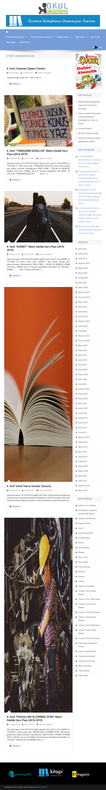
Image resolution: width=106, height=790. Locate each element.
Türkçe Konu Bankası (86, 656)
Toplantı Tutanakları (86, 586)
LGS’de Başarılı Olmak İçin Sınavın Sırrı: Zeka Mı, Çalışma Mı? (88, 174)
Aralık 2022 (83, 316)
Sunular (81, 577)
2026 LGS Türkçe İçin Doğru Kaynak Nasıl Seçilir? (89, 140)
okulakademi (28, 73)
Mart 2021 (82, 355)
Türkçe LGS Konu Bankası (41, 37)
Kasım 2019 (83, 423)
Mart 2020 (82, 403)
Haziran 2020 (83, 389)
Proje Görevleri (84, 567)
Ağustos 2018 (84, 486)
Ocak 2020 (82, 413)
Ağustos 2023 (84, 292)
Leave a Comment (44, 73)
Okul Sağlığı (11, 42)
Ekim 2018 (82, 476)
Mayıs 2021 (83, 345)
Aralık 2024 (83, 278)
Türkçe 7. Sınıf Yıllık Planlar (89, 625)
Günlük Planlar (63, 37)
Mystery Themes (41, 787)
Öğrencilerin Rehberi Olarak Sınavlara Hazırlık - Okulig (89, 218)
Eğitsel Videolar (84, 523)
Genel (80, 528)
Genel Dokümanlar (85, 533)
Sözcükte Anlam (85, 128)
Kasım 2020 (83, 374)
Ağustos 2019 (84, 437)
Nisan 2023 (82, 302)
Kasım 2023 (83, 287)
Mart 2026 (82, 249)
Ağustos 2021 (84, 336)
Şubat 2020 (83, 408)
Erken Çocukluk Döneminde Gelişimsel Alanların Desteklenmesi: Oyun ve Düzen (89, 118)
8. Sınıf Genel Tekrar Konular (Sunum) (29, 486)
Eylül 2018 (82, 481)
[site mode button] (94, 47)
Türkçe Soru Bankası (86, 661)
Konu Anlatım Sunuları (15, 37)
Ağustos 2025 (84, 263)
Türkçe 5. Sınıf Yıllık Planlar (89, 599)
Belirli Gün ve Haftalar (87, 505)
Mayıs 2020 (83, 394)
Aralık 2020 (83, 370)
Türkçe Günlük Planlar (87, 651)
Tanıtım (81, 581)
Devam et (16, 84)
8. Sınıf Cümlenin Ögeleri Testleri (26, 68)
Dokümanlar (25, 42)
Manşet (81, 552)
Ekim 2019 (82, 428)
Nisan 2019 (82, 447)
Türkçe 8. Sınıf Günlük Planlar (87, 631)
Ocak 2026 (82, 258)
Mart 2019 (82, 452)
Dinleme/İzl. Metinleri (87, 518)
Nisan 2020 (82, 399)
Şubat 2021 (83, 360)
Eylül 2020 (82, 384)
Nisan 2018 (82, 490)
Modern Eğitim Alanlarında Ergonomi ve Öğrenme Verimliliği (89, 105)
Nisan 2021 (82, 350)
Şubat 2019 (83, 457)
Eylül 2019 (82, 432)
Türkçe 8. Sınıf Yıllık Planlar (89, 638)
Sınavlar (81, 572)
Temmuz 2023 (84, 297)
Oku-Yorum (95, 37)
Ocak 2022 (82, 331)
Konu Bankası (83, 548)
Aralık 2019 (83, 418)
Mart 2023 (82, 307)
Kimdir (81, 543)
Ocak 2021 (82, 365)
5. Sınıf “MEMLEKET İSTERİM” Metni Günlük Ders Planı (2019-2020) (89, 160)
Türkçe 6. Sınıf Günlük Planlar (87, 606)
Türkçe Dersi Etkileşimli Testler (87, 645)
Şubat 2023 (83, 312)
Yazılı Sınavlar (84, 671)
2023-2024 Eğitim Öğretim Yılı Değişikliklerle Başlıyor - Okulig (89, 200)
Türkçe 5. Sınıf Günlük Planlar (87, 592)
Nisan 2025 (82, 273)
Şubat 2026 (83, 254)
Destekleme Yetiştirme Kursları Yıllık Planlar (87, 512)
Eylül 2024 (82, 283)
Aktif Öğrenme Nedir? (87, 226)
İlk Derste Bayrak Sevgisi (88, 133)
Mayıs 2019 (83, 442)
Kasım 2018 (83, 471)
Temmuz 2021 (84, 341)
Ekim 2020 (82, 379)
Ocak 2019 (82, 461)
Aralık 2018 (83, 466)
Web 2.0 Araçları (85, 666)
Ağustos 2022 (84, 321)
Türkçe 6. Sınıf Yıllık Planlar (89, 612)
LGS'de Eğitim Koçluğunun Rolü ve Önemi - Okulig (89, 181)
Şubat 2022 (83, 326)
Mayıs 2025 (83, 268)
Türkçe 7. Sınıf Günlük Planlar (87, 619)
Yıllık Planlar (80, 37)
